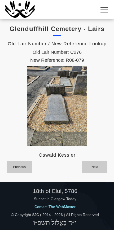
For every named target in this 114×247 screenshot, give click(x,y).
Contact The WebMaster (55, 207)
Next (94, 167)
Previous (19, 167)
